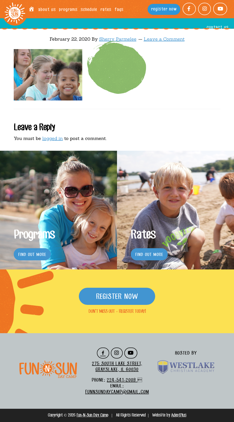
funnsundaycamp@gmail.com (117, 392)
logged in (52, 138)
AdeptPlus (178, 415)
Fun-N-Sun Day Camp (14, 13)
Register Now (117, 296)
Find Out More (32, 255)
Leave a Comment (164, 39)
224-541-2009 (122, 380)
